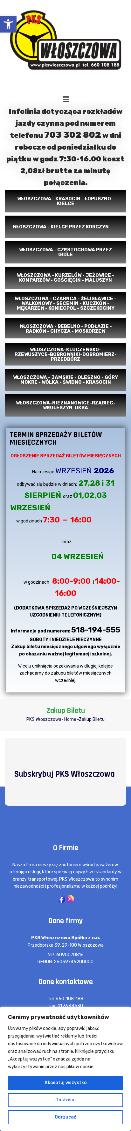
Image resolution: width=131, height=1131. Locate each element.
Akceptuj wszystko (66, 1082)
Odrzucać (65, 1117)
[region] (65, 1069)
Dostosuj (65, 1100)
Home (70, 719)
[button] (8, 24)
